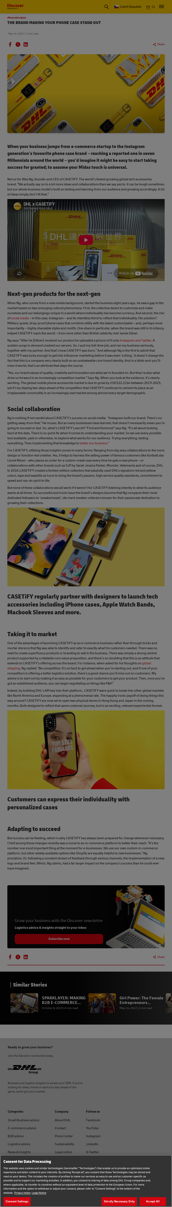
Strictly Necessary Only (119, 1201)
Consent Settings (17, 1201)
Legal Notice (39, 1193)
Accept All (152, 1201)
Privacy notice (22, 1193)
